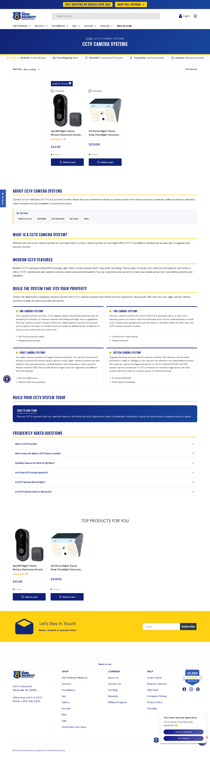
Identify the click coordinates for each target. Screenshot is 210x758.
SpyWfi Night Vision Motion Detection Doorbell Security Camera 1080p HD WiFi (67, 136)
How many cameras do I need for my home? (34, 462)
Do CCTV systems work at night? (30, 482)
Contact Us (114, 683)
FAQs (86, 218)
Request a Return (157, 683)
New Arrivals (124, 25)
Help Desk (152, 690)
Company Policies (157, 696)
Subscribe (188, 626)
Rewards (113, 696)
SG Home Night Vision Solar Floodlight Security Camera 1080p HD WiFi (104, 134)
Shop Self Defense (129, 4)
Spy (64, 696)
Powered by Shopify (56, 750)
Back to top (105, 664)
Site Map (152, 708)
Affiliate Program (117, 702)
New (64, 714)
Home (89, 38)
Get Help (74, 218)
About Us (113, 677)
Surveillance (68, 690)
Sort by (17, 69)
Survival (66, 708)
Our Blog (112, 690)
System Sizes (58, 218)
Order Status (154, 677)
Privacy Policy (154, 702)
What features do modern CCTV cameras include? (38, 453)
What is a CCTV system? (26, 443)
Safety (65, 702)
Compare (59, 91)
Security (66, 683)
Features (41, 218)
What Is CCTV (25, 218)
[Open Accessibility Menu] (7, 379)
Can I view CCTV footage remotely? (31, 472)
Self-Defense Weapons (74, 677)
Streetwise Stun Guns (74, 727)
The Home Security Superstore (33, 750)
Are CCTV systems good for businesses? (33, 491)
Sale (64, 720)
